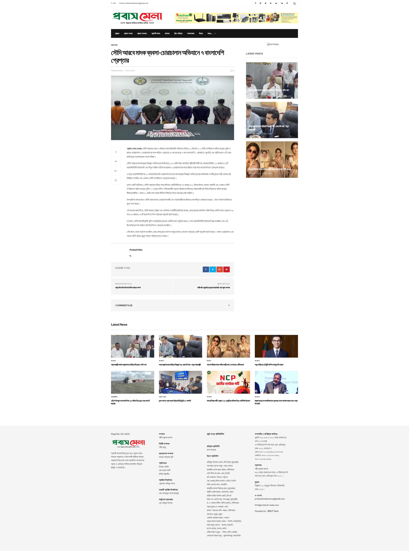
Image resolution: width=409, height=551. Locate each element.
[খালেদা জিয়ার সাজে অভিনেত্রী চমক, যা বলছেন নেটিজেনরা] (272, 159)
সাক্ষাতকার (190, 33)
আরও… (210, 33)
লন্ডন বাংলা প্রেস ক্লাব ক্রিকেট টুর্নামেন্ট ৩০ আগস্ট (175, 400)
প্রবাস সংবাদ (128, 33)
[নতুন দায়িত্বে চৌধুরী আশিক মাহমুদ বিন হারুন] (276, 346)
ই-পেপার (113, 3)
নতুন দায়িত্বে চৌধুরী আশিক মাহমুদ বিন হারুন (269, 364)
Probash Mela (117, 71)
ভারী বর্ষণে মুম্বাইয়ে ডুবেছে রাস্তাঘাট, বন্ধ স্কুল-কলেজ (213, 287)
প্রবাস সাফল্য (142, 33)
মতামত (167, 33)
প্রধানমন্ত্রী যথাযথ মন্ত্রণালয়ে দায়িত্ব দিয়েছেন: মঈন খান (268, 90)
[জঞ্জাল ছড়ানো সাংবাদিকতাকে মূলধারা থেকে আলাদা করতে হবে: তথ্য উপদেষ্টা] (276, 382)
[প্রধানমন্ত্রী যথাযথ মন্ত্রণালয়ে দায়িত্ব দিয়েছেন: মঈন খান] (272, 80)
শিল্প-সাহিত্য (178, 33)
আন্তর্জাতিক (114, 397)
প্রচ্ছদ (117, 33)
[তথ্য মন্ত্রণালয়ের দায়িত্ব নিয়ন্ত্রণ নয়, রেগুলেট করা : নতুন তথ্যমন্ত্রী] (272, 120)
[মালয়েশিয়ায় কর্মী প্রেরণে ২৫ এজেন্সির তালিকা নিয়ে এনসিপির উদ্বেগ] (228, 382)
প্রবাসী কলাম (155, 33)
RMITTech (273, 511)
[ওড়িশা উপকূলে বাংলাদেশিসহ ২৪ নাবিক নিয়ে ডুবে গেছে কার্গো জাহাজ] (132, 382)
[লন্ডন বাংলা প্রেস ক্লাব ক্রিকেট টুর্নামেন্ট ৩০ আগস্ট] (180, 382)
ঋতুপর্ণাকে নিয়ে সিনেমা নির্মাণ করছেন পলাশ (128, 287)
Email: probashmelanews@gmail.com (133, 3)
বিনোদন (209, 361)
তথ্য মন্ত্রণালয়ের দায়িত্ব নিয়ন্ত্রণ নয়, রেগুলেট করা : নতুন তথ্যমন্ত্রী (180, 364)
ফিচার (201, 33)
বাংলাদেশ (113, 361)
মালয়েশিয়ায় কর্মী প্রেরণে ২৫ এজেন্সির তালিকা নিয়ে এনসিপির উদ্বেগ (228, 400)
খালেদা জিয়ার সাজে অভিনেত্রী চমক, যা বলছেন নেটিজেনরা (269, 169)
